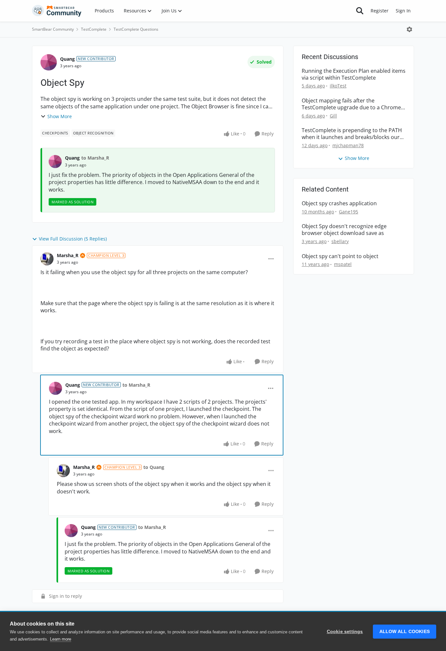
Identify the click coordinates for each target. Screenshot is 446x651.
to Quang (153, 467)
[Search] (360, 11)
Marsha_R (67, 255)
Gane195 (348, 212)
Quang (67, 59)
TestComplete (93, 29)
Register (380, 11)
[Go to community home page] (57, 11)
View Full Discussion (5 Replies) (73, 239)
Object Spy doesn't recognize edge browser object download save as (344, 230)
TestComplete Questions (136, 29)
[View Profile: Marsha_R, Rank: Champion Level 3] (47, 258)
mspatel (343, 264)
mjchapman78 (348, 145)
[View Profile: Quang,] (55, 161)
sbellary (340, 241)
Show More (59, 116)
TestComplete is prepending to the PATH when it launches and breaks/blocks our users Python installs (352, 134)
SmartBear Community (53, 29)
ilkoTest (338, 86)
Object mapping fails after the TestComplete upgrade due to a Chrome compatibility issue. (351, 104)
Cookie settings (345, 631)
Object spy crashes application (339, 203)
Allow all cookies (404, 631)
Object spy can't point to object (340, 256)
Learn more (60, 639)
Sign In (403, 11)
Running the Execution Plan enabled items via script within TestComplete (354, 74)
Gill (333, 116)
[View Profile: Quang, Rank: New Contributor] (48, 62)
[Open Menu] (409, 29)
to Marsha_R (95, 158)
